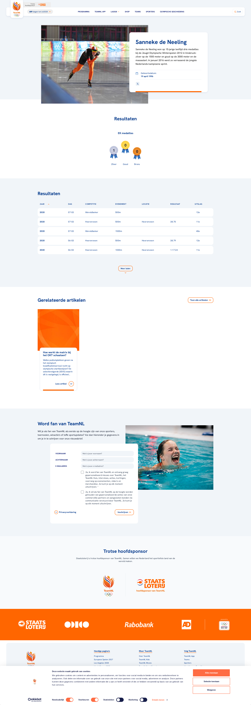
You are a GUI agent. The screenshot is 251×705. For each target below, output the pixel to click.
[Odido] (77, 624)
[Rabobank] (139, 624)
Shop (127, 11)
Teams (138, 11)
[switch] (94, 700)
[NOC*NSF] (224, 624)
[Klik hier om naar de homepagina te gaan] (17, 9)
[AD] (186, 624)
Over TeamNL (144, 656)
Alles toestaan (211, 673)
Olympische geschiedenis (172, 11)
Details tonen (158, 700)
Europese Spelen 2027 (103, 659)
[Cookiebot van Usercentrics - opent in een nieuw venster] (34, 700)
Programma (83, 11)
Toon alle (199, 300)
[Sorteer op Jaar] (48, 204)
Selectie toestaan (211, 681)
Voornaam (60, 453)
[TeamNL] (108, 584)
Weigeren (211, 690)
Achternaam (61, 460)
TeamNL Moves (145, 663)
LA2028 (114, 11)
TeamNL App (100, 11)
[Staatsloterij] (31, 624)
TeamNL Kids (144, 659)
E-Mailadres (61, 466)
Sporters (150, 11)
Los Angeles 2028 (101, 663)
